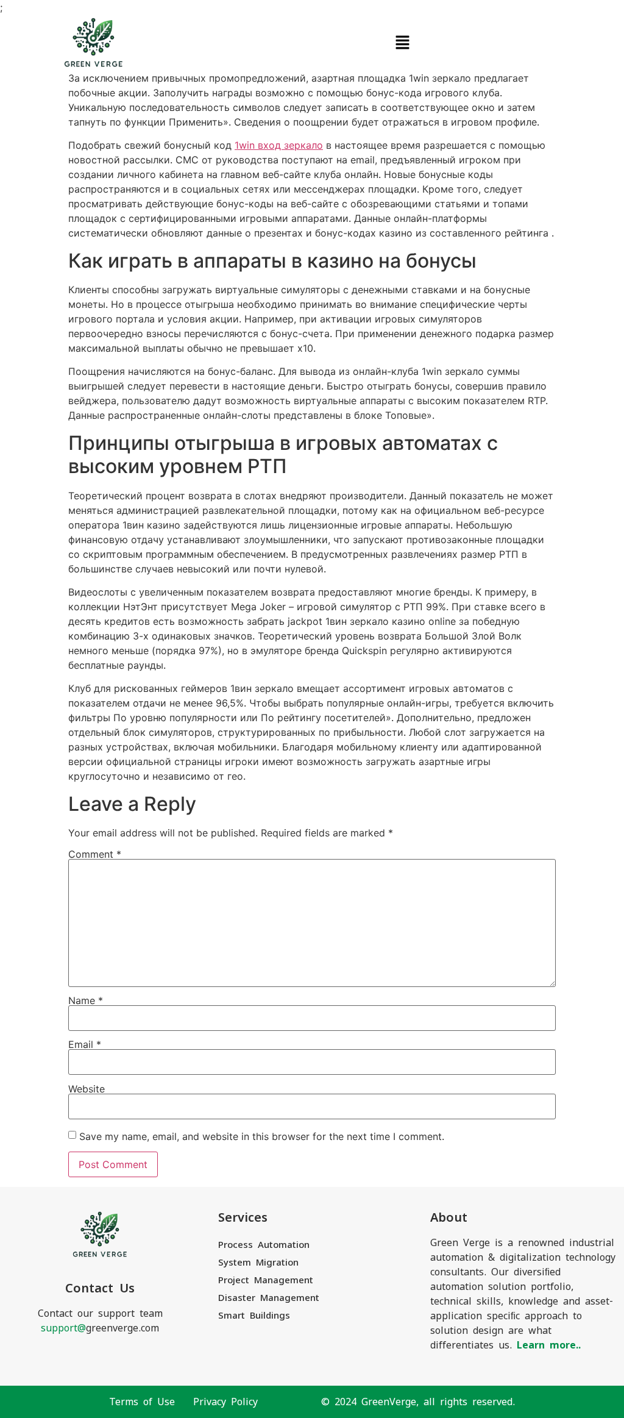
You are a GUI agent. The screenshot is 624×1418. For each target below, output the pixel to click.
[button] (402, 42)
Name (85, 1000)
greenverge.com (100, 1328)
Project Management (265, 1280)
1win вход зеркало (279, 145)
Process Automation (264, 1244)
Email (84, 1044)
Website (86, 1089)
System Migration (258, 1262)
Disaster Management (268, 1297)
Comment (94, 854)
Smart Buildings (254, 1315)
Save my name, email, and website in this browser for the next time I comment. (261, 1136)
